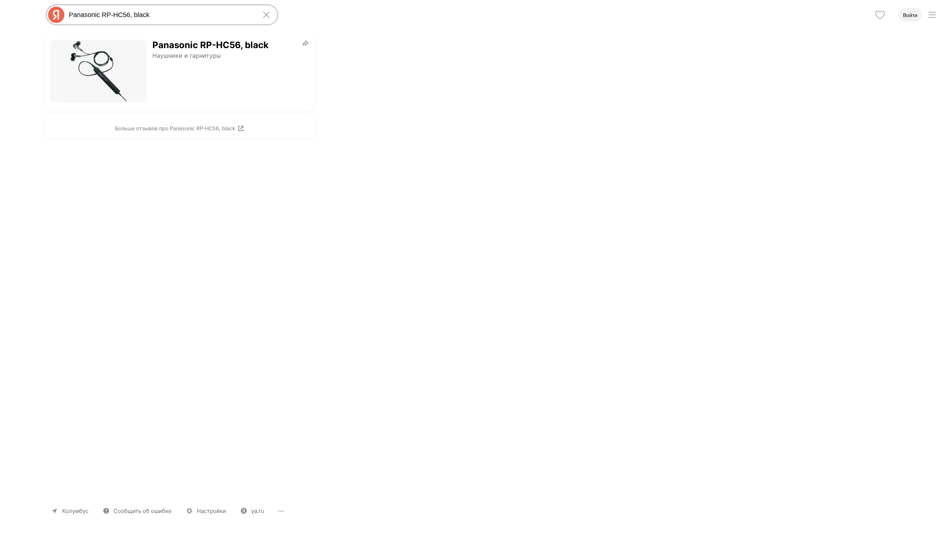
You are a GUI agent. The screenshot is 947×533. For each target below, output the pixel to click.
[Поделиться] (306, 43)
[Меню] (932, 14)
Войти (910, 15)
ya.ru (257, 510)
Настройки (211, 510)
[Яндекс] (56, 15)
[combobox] (160, 14)
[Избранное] (880, 15)
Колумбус (75, 510)
